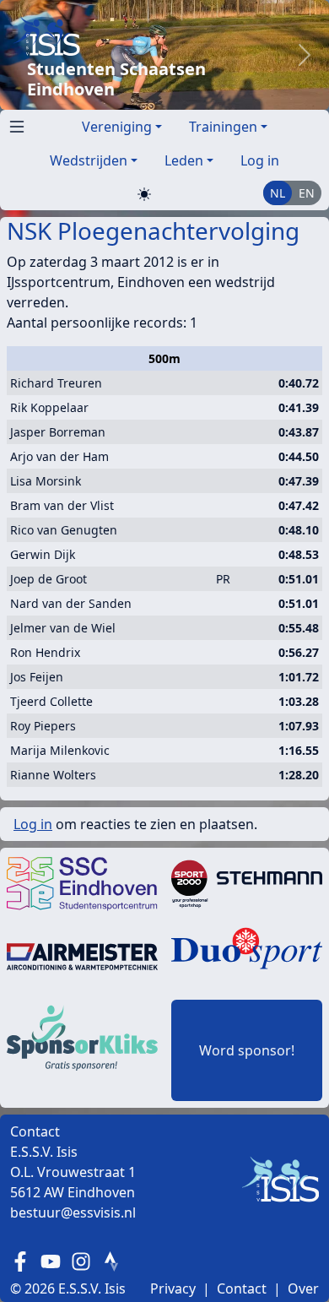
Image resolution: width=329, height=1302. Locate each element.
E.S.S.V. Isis (92, 1288)
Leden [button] (183, 160)
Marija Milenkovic (60, 750)
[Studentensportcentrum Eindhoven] (82, 883)
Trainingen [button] (223, 126)
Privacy (173, 1288)
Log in (259, 160)
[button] (13, 123)
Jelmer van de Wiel (63, 628)
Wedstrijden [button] (88, 160)
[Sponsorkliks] (82, 1037)
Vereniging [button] (117, 126)
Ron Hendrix (45, 652)
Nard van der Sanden (71, 603)
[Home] (146, 36)
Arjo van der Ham (59, 456)
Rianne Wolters (53, 775)
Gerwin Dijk (42, 554)
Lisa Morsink (45, 481)
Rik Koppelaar (49, 407)
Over (303, 1288)
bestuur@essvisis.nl (73, 1212)
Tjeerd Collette (51, 701)
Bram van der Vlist (62, 505)
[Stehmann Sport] (246, 883)
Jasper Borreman (57, 432)
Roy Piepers (43, 726)
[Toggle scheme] (144, 193)
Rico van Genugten (63, 530)
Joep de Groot (48, 579)
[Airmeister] (82, 956)
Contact (242, 1288)
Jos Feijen (36, 677)
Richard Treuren (56, 383)
